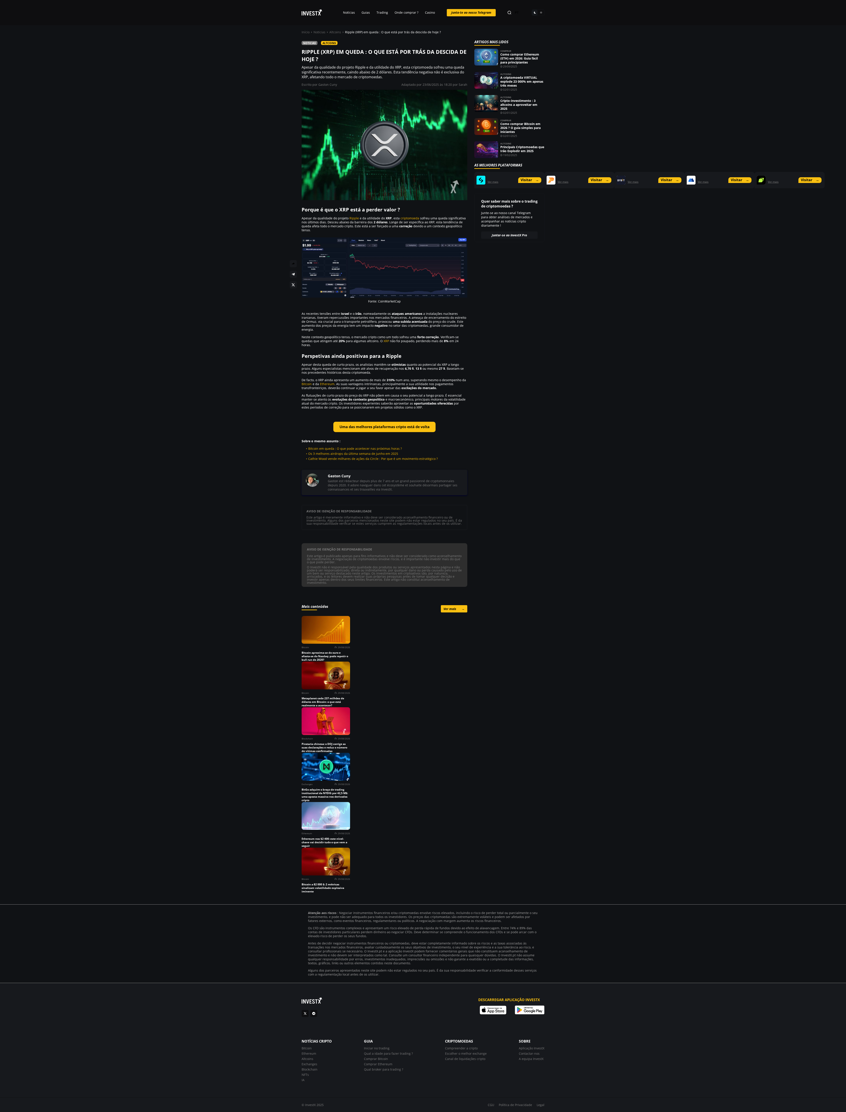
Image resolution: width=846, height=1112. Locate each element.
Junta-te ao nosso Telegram (471, 12)
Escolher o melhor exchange (466, 1053)
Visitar (530, 179)
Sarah (463, 84)
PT (517, 12)
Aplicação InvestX (531, 1048)
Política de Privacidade (515, 1105)
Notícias (349, 12)
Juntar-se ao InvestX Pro (509, 235)
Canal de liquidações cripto (465, 1059)
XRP (386, 341)
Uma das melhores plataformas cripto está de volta (385, 426)
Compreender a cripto (461, 1048)
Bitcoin (307, 384)
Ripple (354, 218)
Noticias (319, 32)
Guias (366, 12)
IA (303, 1080)
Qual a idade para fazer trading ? (388, 1053)
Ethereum (327, 384)
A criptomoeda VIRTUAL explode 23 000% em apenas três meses (521, 81)
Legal (540, 1105)
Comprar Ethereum (378, 1064)
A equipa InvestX (531, 1059)
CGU (491, 1105)
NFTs (305, 1075)
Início (306, 32)
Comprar (505, 50)
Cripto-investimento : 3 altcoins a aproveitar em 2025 (518, 105)
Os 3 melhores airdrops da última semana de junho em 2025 (353, 454)
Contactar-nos (529, 1053)
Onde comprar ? (406, 12)
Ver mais (454, 609)
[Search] (509, 13)
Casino (430, 12)
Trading (382, 12)
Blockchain (309, 1069)
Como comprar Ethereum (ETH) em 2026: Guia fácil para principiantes (519, 58)
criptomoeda (410, 218)
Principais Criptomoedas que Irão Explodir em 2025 (522, 149)
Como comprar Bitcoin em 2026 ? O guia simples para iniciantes (520, 128)
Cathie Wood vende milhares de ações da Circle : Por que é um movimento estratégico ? (373, 459)
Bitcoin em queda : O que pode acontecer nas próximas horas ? (355, 448)
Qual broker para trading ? (383, 1069)
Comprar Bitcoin (376, 1059)
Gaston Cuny (327, 84)
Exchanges (309, 1064)
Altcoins (335, 32)
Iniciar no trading (377, 1048)
